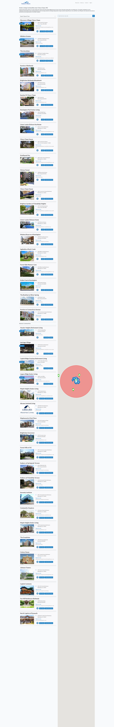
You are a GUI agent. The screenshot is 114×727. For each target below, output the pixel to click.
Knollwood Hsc (25, 155)
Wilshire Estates (25, 36)
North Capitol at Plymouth (28, 613)
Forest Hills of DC (26, 447)
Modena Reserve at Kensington (30, 234)
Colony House (24, 552)
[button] (76, 380)
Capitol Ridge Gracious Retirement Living (33, 358)
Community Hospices (27, 508)
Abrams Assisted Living (27, 403)
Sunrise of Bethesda (26, 66)
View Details (46, 337)
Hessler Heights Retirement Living (31, 328)
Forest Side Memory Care (28, 265)
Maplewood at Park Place (28, 418)
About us (82, 2)
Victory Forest (25, 170)
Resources (77, 2)
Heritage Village (25, 342)
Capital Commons (26, 584)
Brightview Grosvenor (27, 433)
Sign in (91, 2)
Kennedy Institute (26, 492)
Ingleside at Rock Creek (28, 249)
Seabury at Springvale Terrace (30, 463)
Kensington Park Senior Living (30, 110)
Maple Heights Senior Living (29, 389)
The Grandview (25, 537)
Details (47, 31)
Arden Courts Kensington (28, 280)
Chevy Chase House (26, 139)
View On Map (42, 31)
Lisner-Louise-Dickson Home (29, 220)
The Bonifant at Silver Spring (29, 295)
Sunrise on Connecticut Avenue (30, 309)
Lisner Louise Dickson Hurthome (30, 124)
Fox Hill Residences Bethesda (29, 598)
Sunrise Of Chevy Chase (28, 95)
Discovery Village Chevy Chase (30, 20)
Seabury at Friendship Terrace (29, 478)
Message (51, 31)
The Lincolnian (25, 51)
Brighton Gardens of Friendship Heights (33, 204)
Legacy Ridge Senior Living (28, 374)
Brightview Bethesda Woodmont (31, 80)
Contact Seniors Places (49, 75)
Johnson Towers (25, 567)
